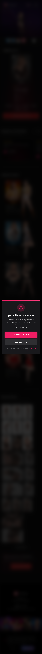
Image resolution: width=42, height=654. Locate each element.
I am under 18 (21, 342)
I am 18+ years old (21, 335)
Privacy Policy (24, 350)
